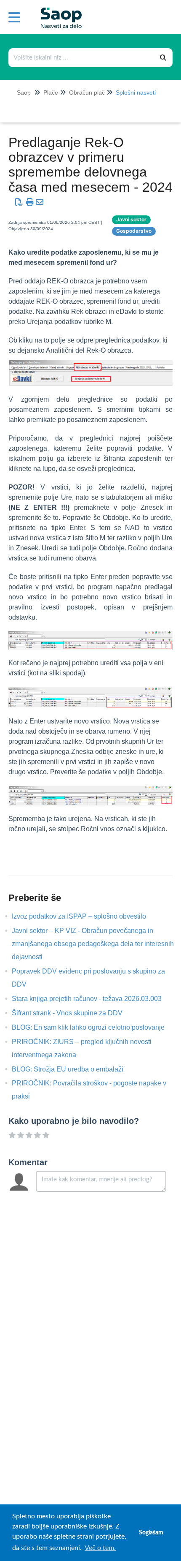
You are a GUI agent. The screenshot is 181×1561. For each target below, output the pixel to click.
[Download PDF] (19, 202)
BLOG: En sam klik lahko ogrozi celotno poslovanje (94, 1027)
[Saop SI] (58, 11)
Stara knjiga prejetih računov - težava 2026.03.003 (93, 998)
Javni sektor (131, 219)
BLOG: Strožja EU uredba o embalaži (73, 1069)
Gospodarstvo (134, 231)
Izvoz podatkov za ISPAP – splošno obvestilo (85, 916)
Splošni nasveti (136, 92)
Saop (24, 92)
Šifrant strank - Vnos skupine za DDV (73, 1013)
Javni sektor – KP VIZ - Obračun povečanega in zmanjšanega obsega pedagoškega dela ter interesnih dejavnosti (93, 943)
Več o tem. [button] (100, 1548)
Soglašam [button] (151, 1532)
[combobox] (81, 57)
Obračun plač (87, 92)
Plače (50, 92)
